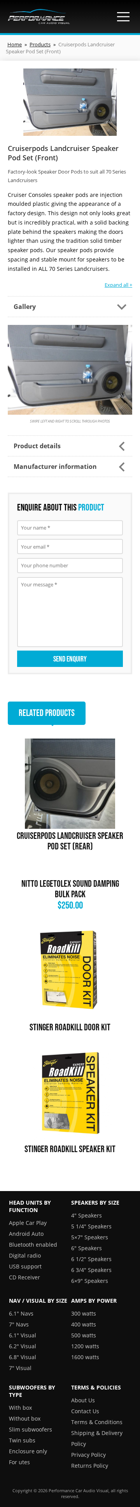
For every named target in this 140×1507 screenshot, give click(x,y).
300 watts (83, 1313)
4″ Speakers (86, 1215)
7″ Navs (19, 1324)
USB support (25, 1266)
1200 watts (85, 1346)
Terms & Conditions (96, 1422)
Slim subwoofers (30, 1429)
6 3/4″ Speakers (91, 1270)
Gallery (25, 306)
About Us (83, 1400)
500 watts (83, 1335)
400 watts (83, 1324)
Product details (37, 446)
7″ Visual (20, 1368)
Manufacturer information (55, 466)
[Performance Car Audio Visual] (39, 16)
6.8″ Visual (22, 1357)
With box (20, 1407)
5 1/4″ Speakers (91, 1226)
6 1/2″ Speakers (91, 1259)
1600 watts (85, 1357)
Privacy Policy (88, 1454)
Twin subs (22, 1440)
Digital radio (25, 1255)
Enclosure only (28, 1451)
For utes (19, 1462)
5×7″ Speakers (89, 1237)
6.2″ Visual (22, 1346)
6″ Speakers (86, 1248)
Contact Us (85, 1411)
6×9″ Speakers (89, 1280)
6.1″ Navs (21, 1313)
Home (14, 44)
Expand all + (118, 284)
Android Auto (26, 1233)
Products (40, 44)
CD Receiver (24, 1277)
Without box (24, 1418)
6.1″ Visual (22, 1335)
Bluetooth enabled (33, 1244)
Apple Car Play (28, 1222)
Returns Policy (89, 1465)
